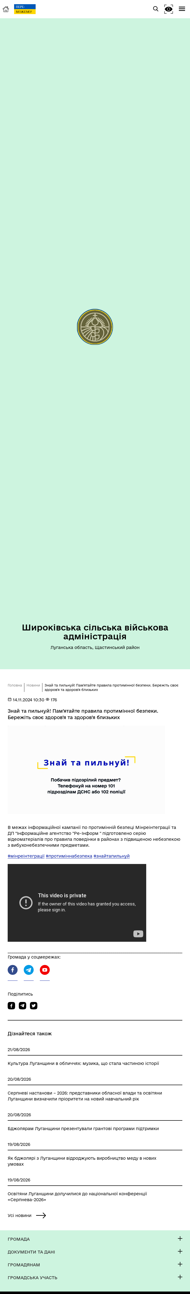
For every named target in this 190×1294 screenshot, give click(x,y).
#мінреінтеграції (26, 856)
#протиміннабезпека (69, 856)
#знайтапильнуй (112, 856)
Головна (15, 685)
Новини (33, 685)
